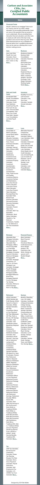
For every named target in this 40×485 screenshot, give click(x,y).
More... (8, 62)
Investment (9, 128)
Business (24, 51)
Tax (7, 446)
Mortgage (9, 235)
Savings (23, 295)
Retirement (9, 295)
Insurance (24, 92)
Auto (7, 51)
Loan (22, 128)
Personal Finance (26, 235)
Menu (20, 20)
